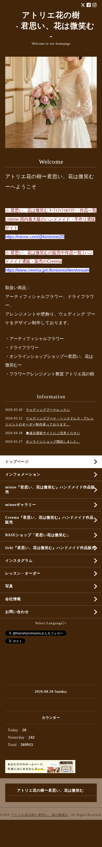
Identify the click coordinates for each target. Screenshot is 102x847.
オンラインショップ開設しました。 (53, 441)
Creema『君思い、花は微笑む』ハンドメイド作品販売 (49, 520)
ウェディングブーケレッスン (48, 410)
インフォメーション (23, 474)
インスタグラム (19, 561)
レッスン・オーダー (23, 573)
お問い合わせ (17, 612)
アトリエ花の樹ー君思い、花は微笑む (40, 815)
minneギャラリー (20, 505)
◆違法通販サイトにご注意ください (53, 433)
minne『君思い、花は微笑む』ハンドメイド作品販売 (50, 489)
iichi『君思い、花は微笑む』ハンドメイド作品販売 (50, 548)
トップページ (17, 462)
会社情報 (13, 599)
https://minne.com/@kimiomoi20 (34, 237)
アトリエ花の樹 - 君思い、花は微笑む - (51, 25)
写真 (9, 586)
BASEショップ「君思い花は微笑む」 (38, 535)
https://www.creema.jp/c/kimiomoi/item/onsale (47, 270)
